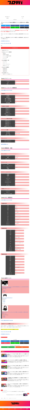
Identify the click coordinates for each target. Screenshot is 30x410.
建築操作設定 (5, 69)
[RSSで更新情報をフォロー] (22, 347)
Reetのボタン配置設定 (5, 67)
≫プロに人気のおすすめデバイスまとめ (7, 320)
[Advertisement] (15, 10)
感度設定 (4, 53)
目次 (14, 47)
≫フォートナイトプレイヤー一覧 (6, 43)
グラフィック (5, 62)
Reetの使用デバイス (5, 72)
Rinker (5, 288)
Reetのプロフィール (5, 50)
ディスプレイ (5, 61)
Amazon (4, 290)
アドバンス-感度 (5, 57)
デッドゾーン (5, 58)
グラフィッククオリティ (6, 64)
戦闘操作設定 (5, 68)
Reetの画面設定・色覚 (5, 60)
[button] (27, 198)
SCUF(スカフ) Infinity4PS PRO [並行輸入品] (7, 297)
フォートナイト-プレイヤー (4, 337)
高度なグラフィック (6, 65)
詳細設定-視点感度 (6, 54)
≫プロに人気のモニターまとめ (5, 150)
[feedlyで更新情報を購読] (8, 347)
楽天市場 (4, 291)
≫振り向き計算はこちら (4, 144)
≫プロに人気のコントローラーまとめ (6, 90)
